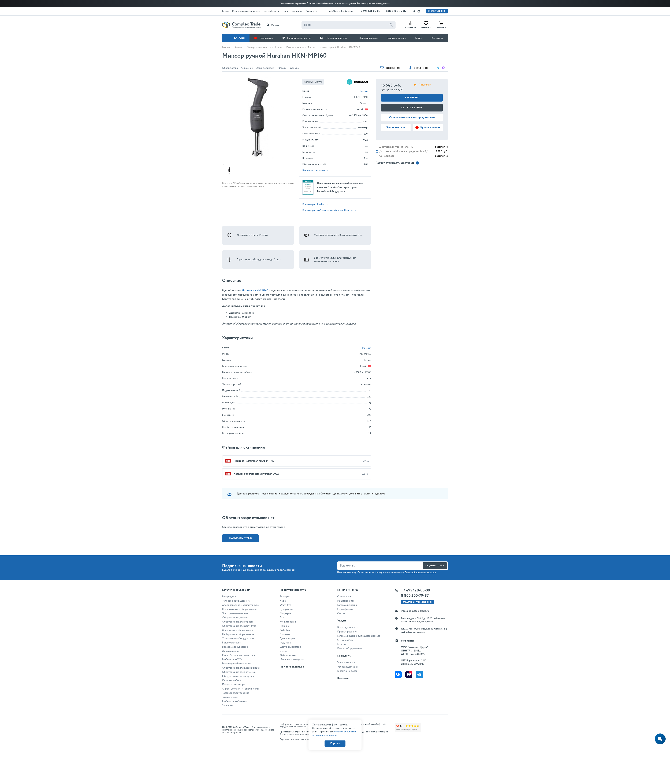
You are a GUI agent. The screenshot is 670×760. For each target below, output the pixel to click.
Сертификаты (345, 609)
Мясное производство (292, 659)
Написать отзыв (240, 538)
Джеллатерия (287, 638)
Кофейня (285, 630)
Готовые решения (396, 38)
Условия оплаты (346, 663)
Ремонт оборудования (349, 648)
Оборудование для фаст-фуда (239, 626)
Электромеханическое (235, 613)
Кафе (283, 601)
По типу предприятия (299, 38)
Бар (282, 618)
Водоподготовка (231, 643)
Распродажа (266, 38)
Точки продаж (230, 697)
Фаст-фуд (285, 605)
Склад (283, 651)
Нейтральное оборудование (238, 634)
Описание (247, 68)
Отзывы (294, 68)
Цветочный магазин (291, 647)
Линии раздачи (230, 651)
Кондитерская (288, 622)
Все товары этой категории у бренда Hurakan (327, 210)
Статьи (341, 613)
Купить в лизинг (430, 127)
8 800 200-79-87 (396, 11)
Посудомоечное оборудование (239, 609)
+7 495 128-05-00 (369, 11)
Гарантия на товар (347, 671)
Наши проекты (345, 601)
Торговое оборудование (235, 693)
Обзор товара (230, 68)
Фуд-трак (285, 643)
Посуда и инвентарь (233, 685)
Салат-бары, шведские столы (238, 655)
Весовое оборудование (235, 647)
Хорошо (335, 744)
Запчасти (227, 705)
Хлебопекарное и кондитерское (240, 605)
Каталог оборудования (236, 590)
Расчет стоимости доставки (395, 163)
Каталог (239, 38)
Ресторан (285, 597)
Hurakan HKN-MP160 (255, 291)
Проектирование (368, 38)
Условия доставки (347, 667)
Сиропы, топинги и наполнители (240, 689)
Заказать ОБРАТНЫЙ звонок (417, 602)
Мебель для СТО (232, 659)
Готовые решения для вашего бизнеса (358, 636)
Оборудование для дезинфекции (240, 668)
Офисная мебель (231, 680)
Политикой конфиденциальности (420, 572)
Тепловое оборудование (236, 601)
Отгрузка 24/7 (345, 640)
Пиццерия (285, 613)
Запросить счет (395, 127)
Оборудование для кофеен (237, 622)
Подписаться (434, 565)
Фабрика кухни (288, 655)
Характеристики (265, 68)
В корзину (412, 97)
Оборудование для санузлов (238, 676)
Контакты (343, 678)
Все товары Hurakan (313, 204)
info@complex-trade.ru (341, 11)
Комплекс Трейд (347, 590)
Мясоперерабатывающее (236, 664)
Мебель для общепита (235, 701)
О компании (344, 597)
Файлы (282, 68)
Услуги (418, 38)
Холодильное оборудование (238, 630)
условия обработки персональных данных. (334, 733)
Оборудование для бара (235, 618)
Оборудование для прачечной (239, 672)
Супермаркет (287, 609)
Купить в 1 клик (411, 107)
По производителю (336, 38)
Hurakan (363, 91)
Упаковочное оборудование (238, 638)
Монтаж (342, 644)
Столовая (285, 634)
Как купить (437, 38)
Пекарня (284, 626)
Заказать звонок (437, 11)
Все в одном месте (347, 627)
